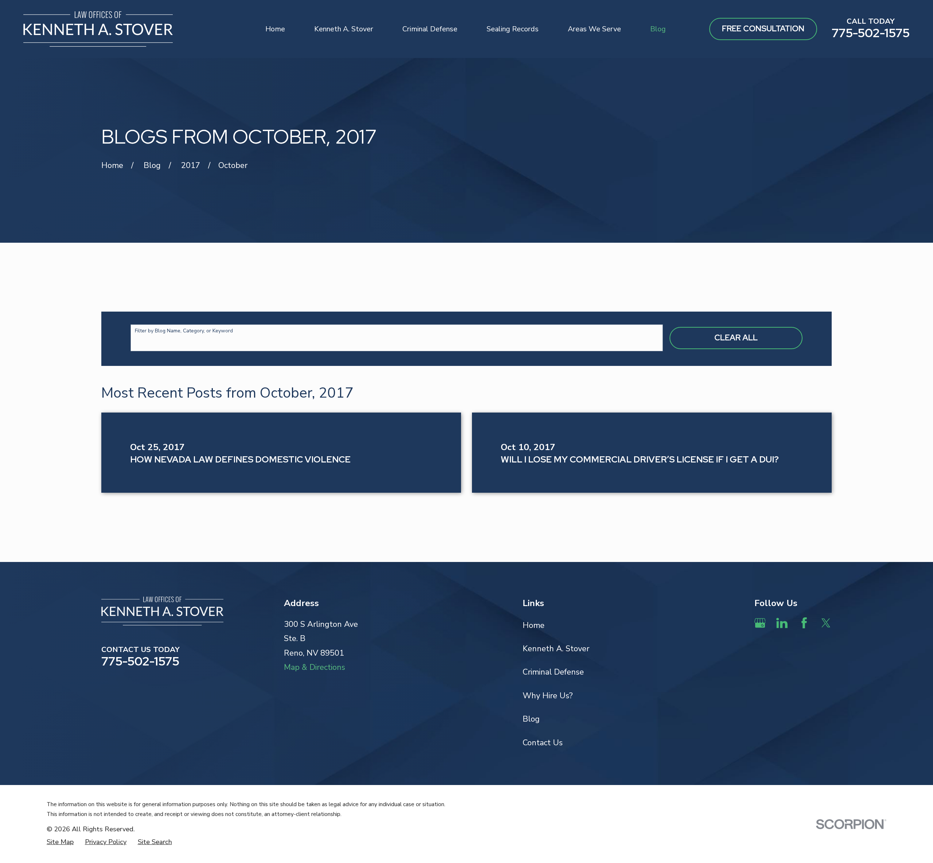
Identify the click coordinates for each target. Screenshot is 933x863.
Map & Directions (314, 667)
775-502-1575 (871, 33)
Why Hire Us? (548, 695)
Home (533, 625)
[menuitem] (60, 842)
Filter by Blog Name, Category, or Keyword (184, 331)
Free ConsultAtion (763, 28)
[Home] (98, 29)
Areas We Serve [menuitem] (594, 29)
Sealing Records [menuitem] (513, 29)
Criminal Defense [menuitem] (429, 29)
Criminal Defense (553, 672)
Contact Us (543, 742)
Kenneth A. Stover (556, 648)
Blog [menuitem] (658, 29)
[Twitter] (826, 623)
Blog (531, 719)
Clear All (736, 337)
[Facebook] (804, 623)
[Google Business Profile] (760, 623)
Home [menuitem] (275, 29)
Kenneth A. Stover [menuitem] (343, 29)
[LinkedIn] (782, 623)
